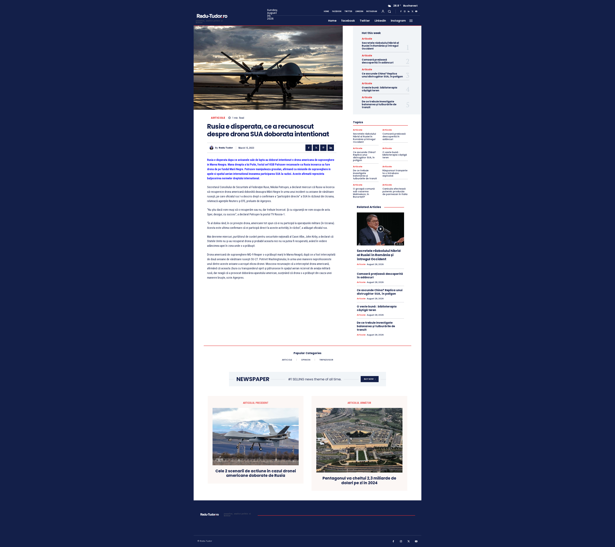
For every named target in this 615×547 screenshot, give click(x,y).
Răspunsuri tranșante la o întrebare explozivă (394, 173)
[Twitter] (412, 11)
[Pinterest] (323, 148)
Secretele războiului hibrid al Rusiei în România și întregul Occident (380, 45)
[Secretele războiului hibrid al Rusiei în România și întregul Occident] (380, 228)
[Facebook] (401, 11)
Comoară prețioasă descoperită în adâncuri (377, 61)
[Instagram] (405, 11)
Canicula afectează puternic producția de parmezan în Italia (394, 191)
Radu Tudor (226, 147)
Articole (218, 117)
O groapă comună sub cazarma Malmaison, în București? (364, 192)
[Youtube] (416, 11)
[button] (389, 11)
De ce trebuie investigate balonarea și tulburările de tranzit (379, 104)
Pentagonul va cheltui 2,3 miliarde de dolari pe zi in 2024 (359, 480)
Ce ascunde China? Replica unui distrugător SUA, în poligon (382, 75)
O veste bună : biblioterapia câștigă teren (379, 89)
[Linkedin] (408, 11)
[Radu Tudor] (212, 148)
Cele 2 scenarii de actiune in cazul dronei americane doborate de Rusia (255, 473)
